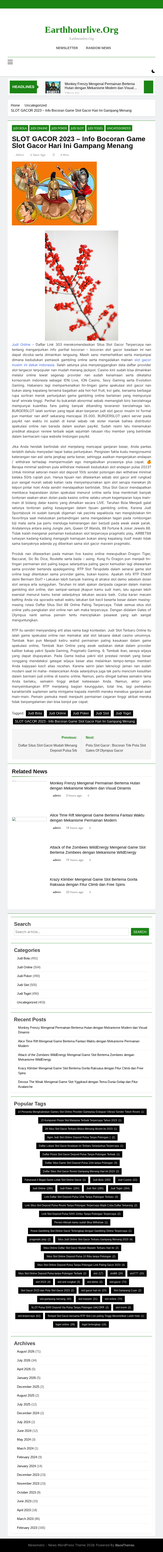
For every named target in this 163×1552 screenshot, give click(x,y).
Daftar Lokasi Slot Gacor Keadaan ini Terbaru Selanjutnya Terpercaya (81, 1145)
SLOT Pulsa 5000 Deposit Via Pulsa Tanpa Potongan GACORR (70, 1307)
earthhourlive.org (81, 30)
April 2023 (24, 1510)
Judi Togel (95, 128)
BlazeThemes (124, 1545)
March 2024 (25, 1448)
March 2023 (25, 1519)
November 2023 (28, 1483)
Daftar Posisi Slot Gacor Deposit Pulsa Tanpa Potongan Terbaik (81, 1154)
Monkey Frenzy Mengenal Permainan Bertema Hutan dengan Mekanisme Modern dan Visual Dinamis (100, 86)
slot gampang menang (55, 1298)
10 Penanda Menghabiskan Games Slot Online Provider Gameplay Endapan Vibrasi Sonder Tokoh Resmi (81, 1111)
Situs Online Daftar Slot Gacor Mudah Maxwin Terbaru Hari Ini (81, 1247)
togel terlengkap (94, 1324)
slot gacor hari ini (94, 1290)
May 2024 (24, 1439)
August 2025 (25, 1395)
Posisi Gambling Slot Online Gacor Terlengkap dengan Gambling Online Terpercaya (81, 1230)
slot (98, 1273)
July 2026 (23, 1360)
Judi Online (39, 128)
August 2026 (25, 1351)
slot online (113, 1298)
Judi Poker (59, 128)
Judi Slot (77, 128)
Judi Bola (20, 128)
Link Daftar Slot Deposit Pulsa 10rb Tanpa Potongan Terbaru (81, 1196)
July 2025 (23, 1404)
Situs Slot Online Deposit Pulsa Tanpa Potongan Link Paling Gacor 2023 (81, 1264)
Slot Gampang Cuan (127, 1290)
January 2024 (26, 1466)
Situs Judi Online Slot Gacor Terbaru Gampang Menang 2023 (95, 1239)
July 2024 (23, 1422)
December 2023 (28, 1475)
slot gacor (118, 1281)
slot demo (95, 1281)
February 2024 (27, 1457)
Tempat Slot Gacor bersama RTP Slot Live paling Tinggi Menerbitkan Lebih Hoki (96, 1315)
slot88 (116, 1273)
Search (139, 932)
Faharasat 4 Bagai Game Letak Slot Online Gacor (55, 1179)
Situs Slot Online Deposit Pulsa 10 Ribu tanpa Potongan (80, 1256)
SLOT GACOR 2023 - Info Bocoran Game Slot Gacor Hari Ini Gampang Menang (75, 721)
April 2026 (24, 1369)
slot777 (137, 1273)
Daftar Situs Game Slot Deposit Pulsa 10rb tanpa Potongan (81, 1162)
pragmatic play (40, 1239)
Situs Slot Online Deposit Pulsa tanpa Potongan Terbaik (52, 1273)
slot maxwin (88, 1298)
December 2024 (28, 1413)
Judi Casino (127, 1179)
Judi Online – (23, 344)
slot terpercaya (29, 1315)
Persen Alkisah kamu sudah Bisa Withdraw (81, 1222)
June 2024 (24, 1431)
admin (20, 155)
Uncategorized (119, 128)
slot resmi (123, 1307)
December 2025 (28, 1386)
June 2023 (24, 1501)
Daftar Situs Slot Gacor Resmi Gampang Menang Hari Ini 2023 (81, 1171)
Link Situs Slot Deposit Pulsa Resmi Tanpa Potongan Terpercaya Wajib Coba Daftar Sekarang (81, 1205)
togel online (65, 1324)
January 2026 (26, 1378)
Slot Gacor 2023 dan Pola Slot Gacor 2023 (47, 1290)
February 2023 (27, 1527)
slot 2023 (43, 1281)
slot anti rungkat (69, 1281)
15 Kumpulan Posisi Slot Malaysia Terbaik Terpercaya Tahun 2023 (81, 1120)
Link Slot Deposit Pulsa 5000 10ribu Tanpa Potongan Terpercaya (81, 1213)
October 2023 (26, 1492)
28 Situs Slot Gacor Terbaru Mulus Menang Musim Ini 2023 (81, 1128)
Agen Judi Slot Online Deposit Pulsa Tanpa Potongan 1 (81, 1137)
